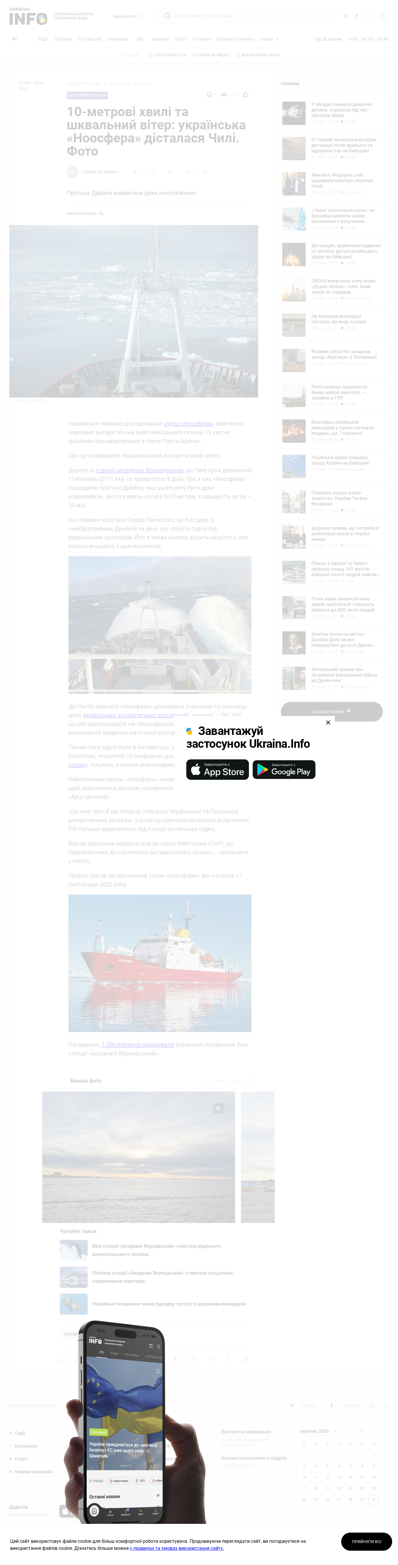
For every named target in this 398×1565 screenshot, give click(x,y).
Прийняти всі (366, 1541)
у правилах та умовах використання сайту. (177, 1548)
